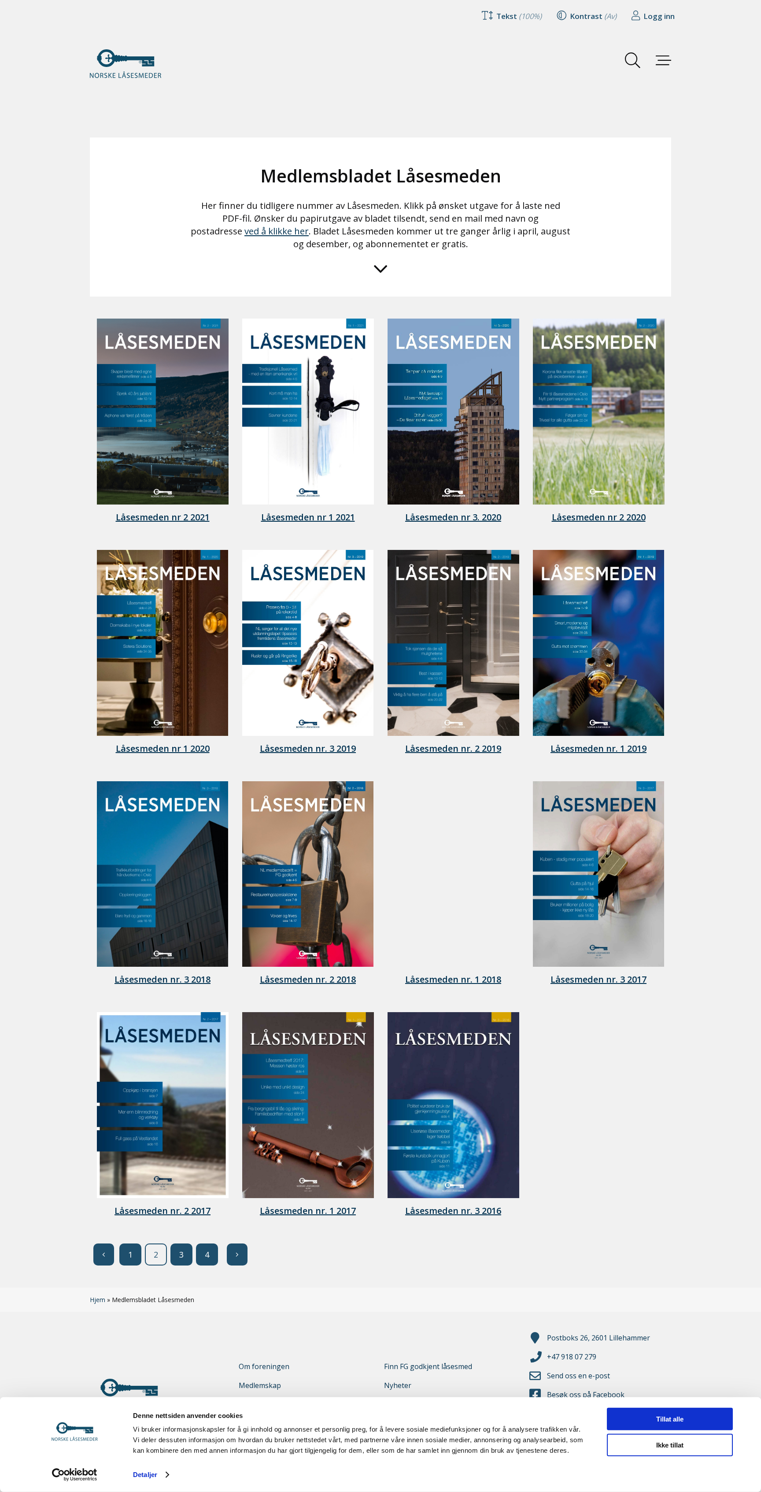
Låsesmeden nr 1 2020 (163, 748)
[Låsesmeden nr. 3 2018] (162, 874)
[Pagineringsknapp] (103, 1254)
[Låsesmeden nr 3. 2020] (453, 412)
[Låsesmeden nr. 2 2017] (162, 1105)
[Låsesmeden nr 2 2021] (162, 412)
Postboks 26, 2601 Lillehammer (598, 1338)
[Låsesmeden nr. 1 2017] (308, 1105)
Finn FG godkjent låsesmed (428, 1366)
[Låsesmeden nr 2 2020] (598, 412)
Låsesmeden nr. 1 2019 (598, 748)
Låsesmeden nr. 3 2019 (308, 748)
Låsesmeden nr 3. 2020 (453, 517)
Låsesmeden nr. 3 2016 (453, 1211)
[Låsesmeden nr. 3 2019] (308, 643)
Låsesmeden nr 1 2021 (308, 517)
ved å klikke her (276, 231)
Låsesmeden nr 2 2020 (599, 517)
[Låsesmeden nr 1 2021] (308, 412)
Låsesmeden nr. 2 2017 (163, 1211)
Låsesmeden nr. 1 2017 (308, 1211)
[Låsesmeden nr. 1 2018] (453, 874)
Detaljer (145, 1474)
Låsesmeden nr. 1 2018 (453, 979)
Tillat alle (669, 1419)
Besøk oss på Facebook (585, 1395)
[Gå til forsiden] (134, 63)
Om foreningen (264, 1366)
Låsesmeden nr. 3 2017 (598, 979)
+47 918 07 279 (571, 1357)
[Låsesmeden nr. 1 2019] (598, 643)
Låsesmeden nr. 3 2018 (163, 979)
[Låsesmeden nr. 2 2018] (308, 874)
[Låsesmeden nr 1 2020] (162, 643)
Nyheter (397, 1385)
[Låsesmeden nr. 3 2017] (598, 874)
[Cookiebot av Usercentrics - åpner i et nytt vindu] (74, 1474)
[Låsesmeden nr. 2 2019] (453, 643)
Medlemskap (260, 1385)
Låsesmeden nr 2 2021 (163, 517)
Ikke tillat (669, 1444)
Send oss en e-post (578, 1376)
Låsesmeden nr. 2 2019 (453, 748)
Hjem (97, 1299)
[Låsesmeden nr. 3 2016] (453, 1105)
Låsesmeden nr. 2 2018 (308, 979)
